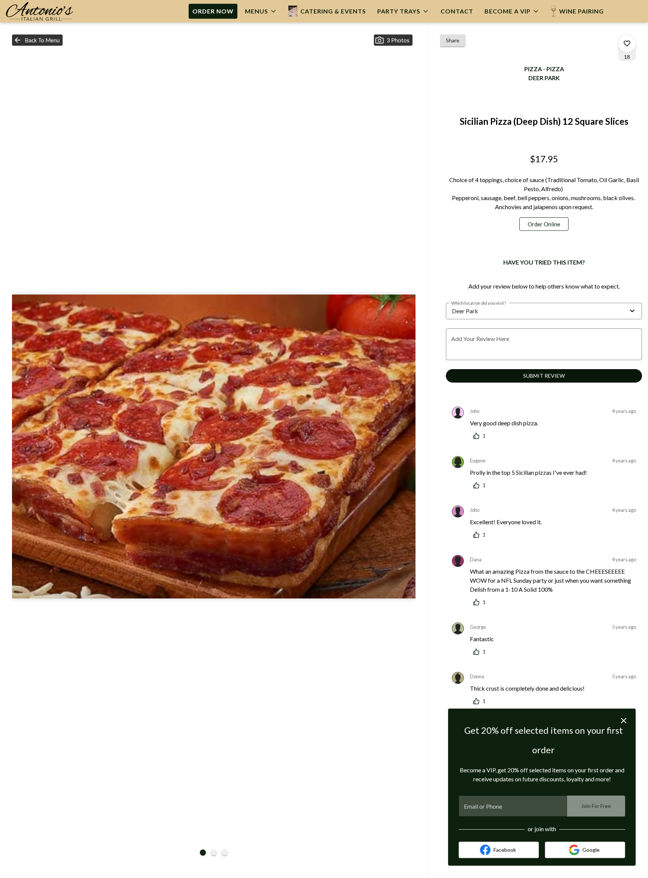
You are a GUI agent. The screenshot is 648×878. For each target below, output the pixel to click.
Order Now (213, 11)
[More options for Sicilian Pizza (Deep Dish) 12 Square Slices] (627, 43)
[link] (543, 224)
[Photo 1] (203, 853)
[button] (261, 11)
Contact (457, 11)
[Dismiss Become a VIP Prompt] (624, 721)
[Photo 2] (214, 853)
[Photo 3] (225, 853)
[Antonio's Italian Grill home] (45, 11)
